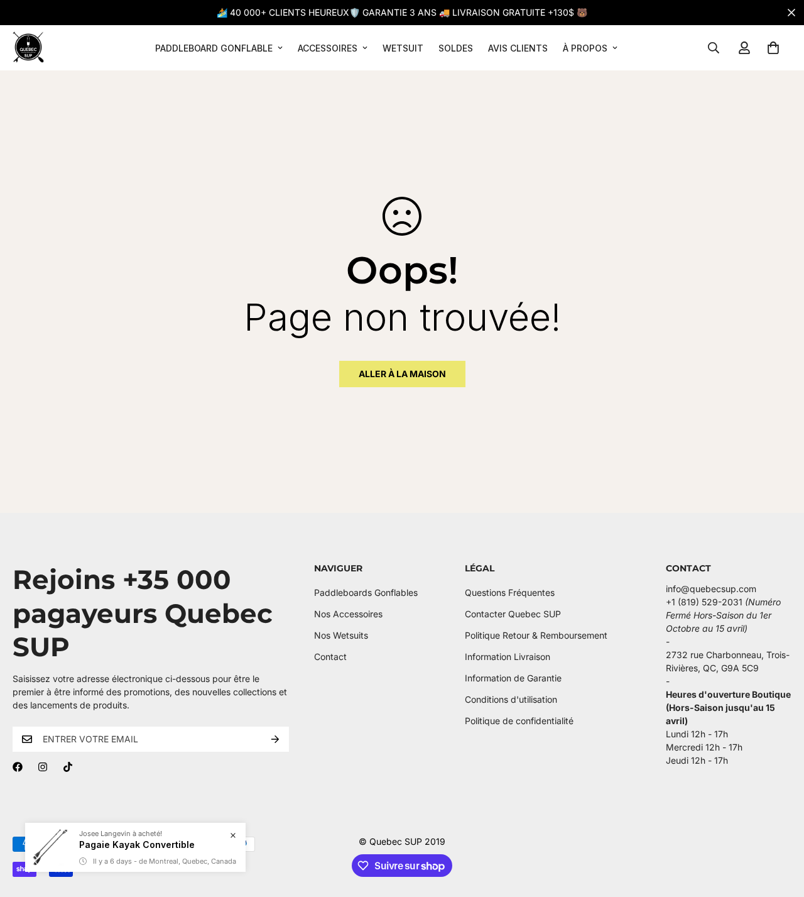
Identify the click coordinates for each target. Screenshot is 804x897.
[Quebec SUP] (28, 47)
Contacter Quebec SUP (513, 613)
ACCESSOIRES (327, 48)
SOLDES (455, 48)
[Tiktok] (68, 767)
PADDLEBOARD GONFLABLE (214, 48)
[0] (773, 47)
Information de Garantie (513, 678)
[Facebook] (18, 767)
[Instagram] (43, 767)
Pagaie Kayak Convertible (137, 844)
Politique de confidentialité (519, 720)
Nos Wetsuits (341, 635)
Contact (330, 656)
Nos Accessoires (348, 613)
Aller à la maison (402, 373)
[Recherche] (713, 48)
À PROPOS (585, 48)
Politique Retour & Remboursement (536, 635)
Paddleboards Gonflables (366, 592)
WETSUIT (403, 48)
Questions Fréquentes (510, 592)
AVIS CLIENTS (518, 48)
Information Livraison (507, 656)
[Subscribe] (275, 739)
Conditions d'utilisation (511, 699)
